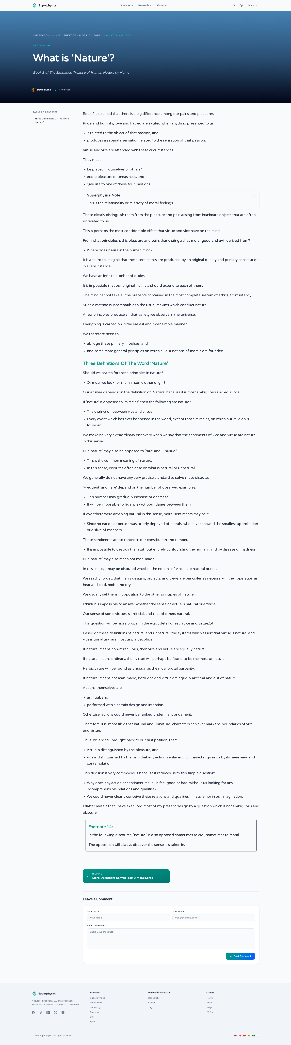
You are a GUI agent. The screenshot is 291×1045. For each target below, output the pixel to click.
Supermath (96, 1002)
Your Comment (96, 925)
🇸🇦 (253, 1035)
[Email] (63, 1012)
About (160, 5)
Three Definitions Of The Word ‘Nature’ (52, 120)
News (209, 997)
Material (94, 1012)
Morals (84, 35)
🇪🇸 (249, 1035)
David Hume (44, 89)
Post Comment (242, 956)
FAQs (209, 1012)
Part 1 (98, 35)
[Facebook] (33, 1012)
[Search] (234, 5)
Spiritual (94, 1021)
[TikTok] (40, 1012)
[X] (55, 1012)
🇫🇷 (240, 1035)
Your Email (179, 911)
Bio (92, 1016)
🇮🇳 (258, 1035)
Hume (56, 35)
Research (143, 5)
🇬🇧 (235, 1035)
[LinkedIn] (48, 1012)
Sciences (125, 5)
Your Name (94, 911)
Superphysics (97, 997)
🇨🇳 (244, 1035)
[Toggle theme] (241, 5)
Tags (151, 1007)
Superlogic (96, 1007)
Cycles (151, 1002)
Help (209, 1007)
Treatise (70, 35)
